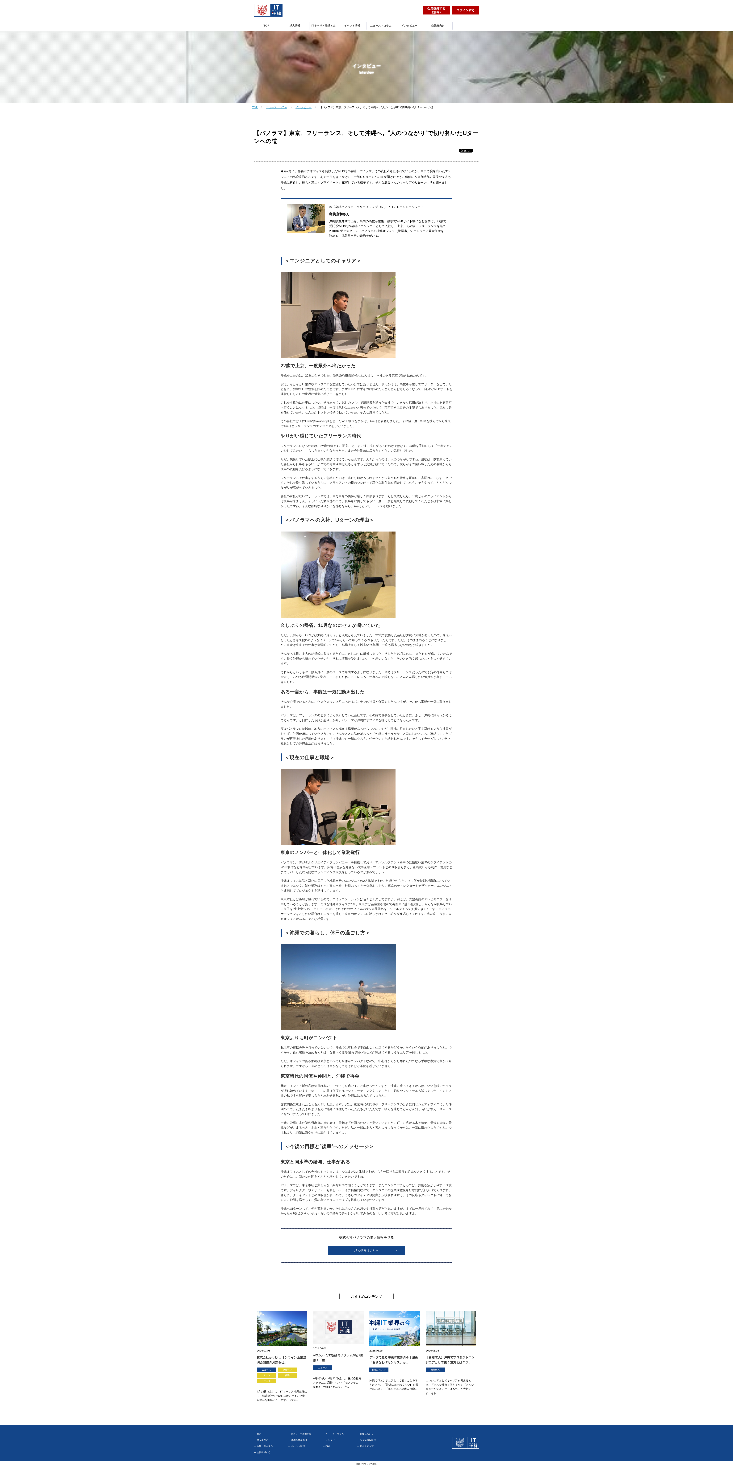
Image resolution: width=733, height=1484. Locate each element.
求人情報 (295, 25)
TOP (266, 25)
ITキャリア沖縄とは (323, 25)
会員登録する (263, 1452)
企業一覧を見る (265, 1446)
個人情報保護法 (368, 1440)
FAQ (327, 1446)
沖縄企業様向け (299, 1440)
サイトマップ (367, 1446)
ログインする (465, 10)
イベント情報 (352, 25)
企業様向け (438, 25)
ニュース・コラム (381, 25)
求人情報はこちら (366, 1250)
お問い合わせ (367, 1434)
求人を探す (262, 1440)
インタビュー (409, 25)
